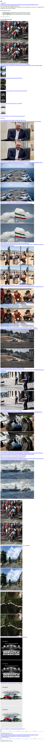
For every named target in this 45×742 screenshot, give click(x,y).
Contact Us (8, 736)
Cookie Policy (27, 736)
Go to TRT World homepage (6, 19)
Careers (11, 736)
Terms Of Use (16, 736)
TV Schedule (3, 736)
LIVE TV (3, 3)
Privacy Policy (21, 736)
